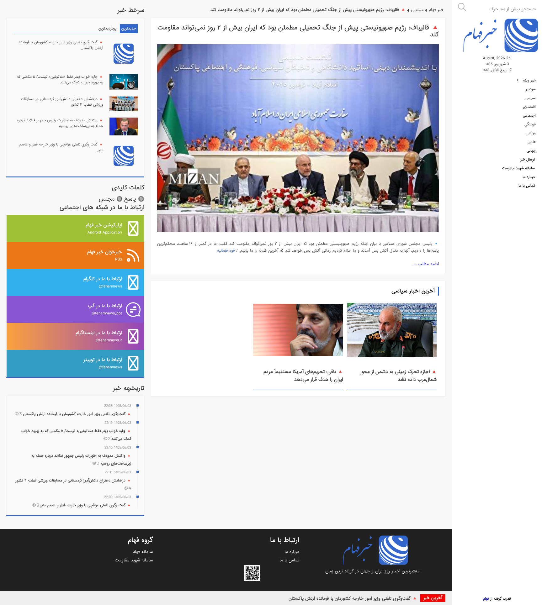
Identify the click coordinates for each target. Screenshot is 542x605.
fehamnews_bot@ (105, 309)
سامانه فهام (143, 551)
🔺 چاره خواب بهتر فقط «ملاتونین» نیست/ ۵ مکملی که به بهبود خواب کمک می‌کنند (60, 79)
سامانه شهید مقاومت (518, 168)
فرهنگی (530, 124)
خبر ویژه (529, 80)
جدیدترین (128, 28)
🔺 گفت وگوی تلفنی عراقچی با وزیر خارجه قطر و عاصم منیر (61, 147)
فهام (486, 599)
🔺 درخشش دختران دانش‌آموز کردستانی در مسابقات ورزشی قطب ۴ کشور (62, 102)
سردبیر (531, 89)
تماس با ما (526, 186)
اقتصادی (529, 107)
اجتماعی (529, 115)
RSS (104, 255)
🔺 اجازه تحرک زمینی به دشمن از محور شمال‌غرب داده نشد (398, 375)
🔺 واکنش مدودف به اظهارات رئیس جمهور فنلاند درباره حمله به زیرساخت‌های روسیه (60, 123)
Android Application (104, 228)
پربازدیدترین (107, 28)
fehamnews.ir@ (99, 336)
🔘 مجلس (111, 199)
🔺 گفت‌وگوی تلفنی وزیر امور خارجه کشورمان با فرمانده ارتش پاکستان (353, 598)
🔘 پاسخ (134, 199)
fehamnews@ (102, 282)
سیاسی (530, 98)
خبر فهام (436, 9)
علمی (532, 142)
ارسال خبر (527, 159)
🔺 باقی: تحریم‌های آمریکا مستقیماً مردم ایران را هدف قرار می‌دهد (303, 375)
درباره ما (529, 177)
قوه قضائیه (226, 251)
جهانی (531, 151)
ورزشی (531, 133)
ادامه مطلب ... (425, 263)
